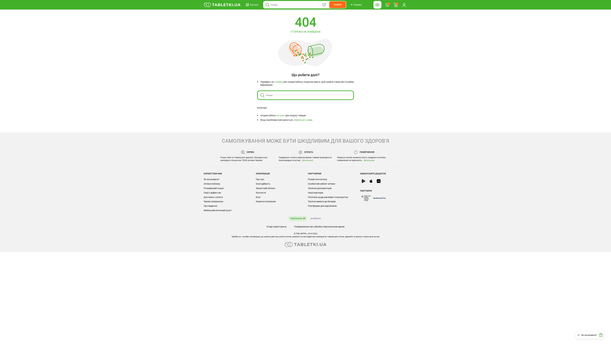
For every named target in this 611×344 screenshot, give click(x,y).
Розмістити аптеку (317, 179)
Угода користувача (276, 226)
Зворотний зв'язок (265, 188)
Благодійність (263, 184)
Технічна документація (320, 188)
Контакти (261, 192)
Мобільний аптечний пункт (218, 210)
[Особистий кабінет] (404, 5)
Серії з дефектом (212, 192)
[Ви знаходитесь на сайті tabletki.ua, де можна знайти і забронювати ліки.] (222, 4)
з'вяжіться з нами (303, 120)
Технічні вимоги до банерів (322, 201)
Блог (258, 197)
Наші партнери (315, 192)
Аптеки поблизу (212, 184)
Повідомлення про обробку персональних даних (319, 226)
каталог (280, 115)
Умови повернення (213, 201)
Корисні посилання (266, 201)
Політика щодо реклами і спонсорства (328, 197)
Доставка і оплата (213, 197)
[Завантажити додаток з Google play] (363, 181)
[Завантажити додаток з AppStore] (371, 181)
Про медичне (210, 206)
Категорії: (262, 108)
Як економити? (211, 179)
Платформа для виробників (322, 206)
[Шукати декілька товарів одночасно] (324, 4)
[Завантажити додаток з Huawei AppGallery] (378, 181)
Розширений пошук (214, 188)
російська (315, 218)
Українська (296, 218)
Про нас (260, 179)
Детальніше (307, 160)
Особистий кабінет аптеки (321, 184)
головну (278, 82)
